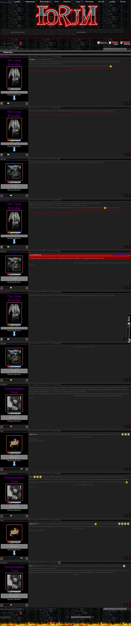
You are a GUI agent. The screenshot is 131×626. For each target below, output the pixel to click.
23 (59, 384)
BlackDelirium (5, 56)
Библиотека (67, 1)
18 (59, 159)
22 (59, 343)
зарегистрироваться (17, 32)
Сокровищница (30, 1)
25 (59, 473)
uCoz (81, 623)
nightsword (4, 384)
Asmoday (3, 159)
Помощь (101, 1)
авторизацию (81, 32)
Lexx (2, 431)
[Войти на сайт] (129, 320)
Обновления (89, 1)
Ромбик (17, 47)
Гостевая (123, 1)
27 (59, 562)
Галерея (17, 1)
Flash (56, 1)
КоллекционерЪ (71, 623)
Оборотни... (22, 49)
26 (59, 520)
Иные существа (13, 49)
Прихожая (6, 1)
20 (59, 251)
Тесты (78, 1)
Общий (7, 49)
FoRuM (2, 49)
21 (59, 292)
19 (59, 199)
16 (59, 56)
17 (59, 107)
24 (59, 431)
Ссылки (112, 1)
